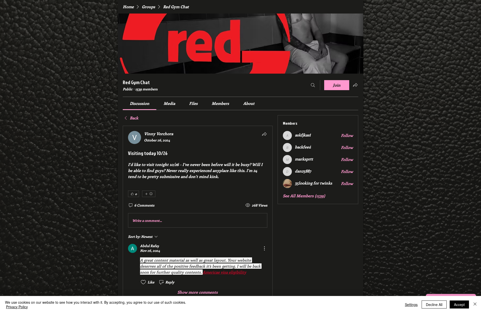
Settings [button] (411, 304)
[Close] (475, 304)
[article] (198, 213)
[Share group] (355, 85)
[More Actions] (264, 248)
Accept (459, 304)
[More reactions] (148, 194)
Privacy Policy (17, 306)
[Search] (313, 85)
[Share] (264, 134)
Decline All (434, 304)
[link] (139, 103)
